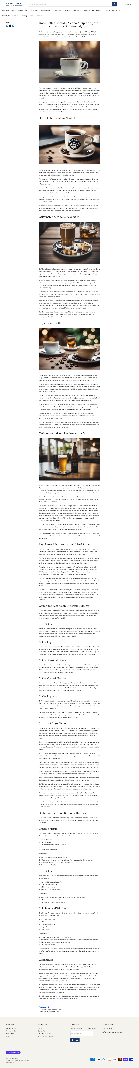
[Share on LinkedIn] (13, 26)
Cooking (34, 10)
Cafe (107, 10)
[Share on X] (10, 26)
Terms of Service (11, 1031)
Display (86, 10)
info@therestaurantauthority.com (111, 1032)
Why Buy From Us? (44, 1034)
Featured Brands (8, 10)
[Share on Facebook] (7, 26)
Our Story (40, 16)
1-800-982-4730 (107, 1028)
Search (7, 1058)
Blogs (7, 1036)
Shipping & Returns (27, 16)
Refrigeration (23, 10)
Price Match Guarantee (10, 16)
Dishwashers (45, 10)
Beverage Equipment (72, 10)
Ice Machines (96, 10)
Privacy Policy (10, 1034)
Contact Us (116, 10)
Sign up (75, 1040)
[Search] (114, 4)
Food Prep (57, 10)
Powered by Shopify (11, 1062)
